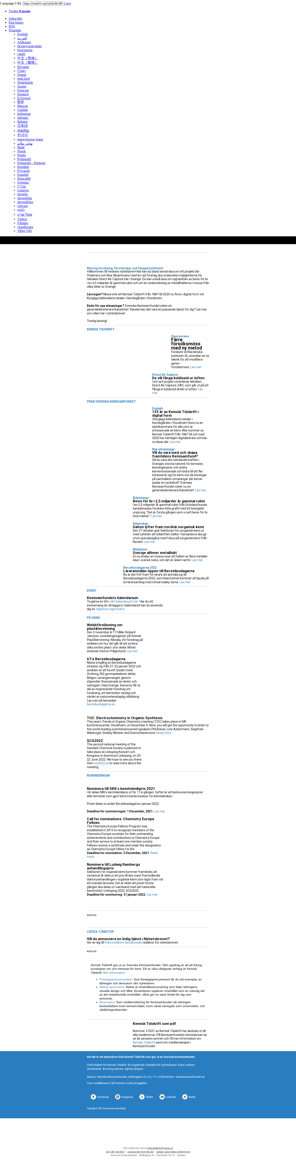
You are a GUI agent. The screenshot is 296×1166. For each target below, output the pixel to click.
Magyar (22, 106)
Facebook (103, 1097)
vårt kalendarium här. (124, 601)
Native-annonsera (111, 987)
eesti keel (23, 78)
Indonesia (24, 114)
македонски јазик (30, 139)
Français (23, 90)
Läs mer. (196, 367)
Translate (15, 30)
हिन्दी (20, 102)
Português (24, 159)
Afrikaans (24, 42)
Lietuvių (23, 190)
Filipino (22, 223)
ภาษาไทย (24, 214)
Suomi (21, 86)
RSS (12, 26)
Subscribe (15, 18)
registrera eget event (110, 609)
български (25, 50)
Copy (67, 3)
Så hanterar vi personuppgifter (129, 1083)
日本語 (22, 125)
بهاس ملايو (25, 143)
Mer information (114, 972)
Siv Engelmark (136, 1064)
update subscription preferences (173, 1151)
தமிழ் (21, 210)
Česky (21, 71)
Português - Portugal (31, 163)
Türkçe (22, 219)
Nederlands (25, 82)
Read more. (164, 733)
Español (22, 174)
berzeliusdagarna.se (101, 704)
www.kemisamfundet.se (190, 1076)
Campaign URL (11, 3)
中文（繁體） (27, 62)
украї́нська (25, 227)
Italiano (22, 121)
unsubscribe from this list (140, 1151)
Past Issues (16, 22)
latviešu (22, 194)
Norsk (21, 151)
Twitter (19, 11)
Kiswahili (24, 178)
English (22, 34)
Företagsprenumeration (115, 979)
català (21, 54)
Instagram (127, 1097)
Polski (21, 155)
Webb (192, 1097)
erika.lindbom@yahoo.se (160, 1148)
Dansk (21, 75)
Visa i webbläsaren (98, 1083)
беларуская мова (29, 46)
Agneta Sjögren (134, 1068)
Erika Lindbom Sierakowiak (123, 942)
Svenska (23, 182)
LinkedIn (171, 1097)
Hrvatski (23, 67)
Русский (23, 171)
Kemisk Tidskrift (144, 1042)
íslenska (22, 117)
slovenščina (25, 202)
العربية (22, 38)
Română (23, 167)
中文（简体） (27, 58)
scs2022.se (101, 763)
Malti (20, 147)
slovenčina (24, 198)
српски (22, 206)
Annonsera (106, 1002)
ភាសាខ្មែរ (23, 130)
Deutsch (23, 94)
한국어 (22, 135)
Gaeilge (22, 110)
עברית (21, 186)
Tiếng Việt (24, 231)
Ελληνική (24, 98)
